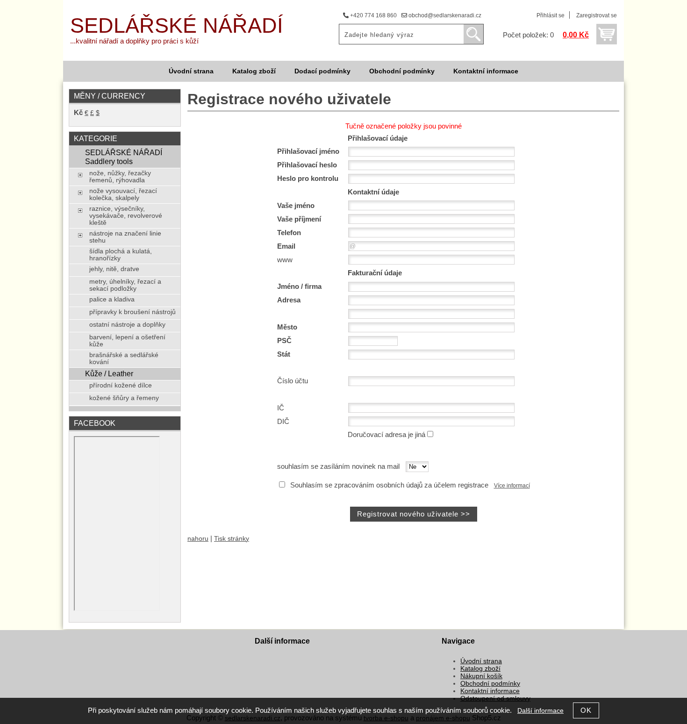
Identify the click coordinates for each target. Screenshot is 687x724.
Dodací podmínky (322, 71)
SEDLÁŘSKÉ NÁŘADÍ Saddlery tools (123, 156)
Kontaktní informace (485, 71)
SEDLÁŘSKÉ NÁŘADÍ (176, 25)
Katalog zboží (254, 71)
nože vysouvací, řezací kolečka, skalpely (123, 194)
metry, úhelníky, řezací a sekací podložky (125, 285)
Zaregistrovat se (596, 15)
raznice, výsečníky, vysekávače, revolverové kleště (125, 215)
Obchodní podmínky (402, 71)
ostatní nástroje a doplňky (127, 324)
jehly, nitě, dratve (114, 268)
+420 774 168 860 (373, 15)
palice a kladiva (112, 299)
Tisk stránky (231, 538)
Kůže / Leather (109, 373)
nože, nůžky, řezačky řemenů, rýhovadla (120, 177)
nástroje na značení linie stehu (125, 237)
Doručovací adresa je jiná (386, 434)
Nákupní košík (481, 676)
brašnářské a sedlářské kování (123, 358)
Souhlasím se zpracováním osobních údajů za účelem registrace (389, 485)
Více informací (512, 485)
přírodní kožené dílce (120, 385)
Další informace (540, 710)
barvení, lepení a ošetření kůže (127, 341)
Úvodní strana (191, 71)
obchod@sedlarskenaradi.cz (444, 15)
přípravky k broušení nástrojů (132, 311)
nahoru (197, 538)
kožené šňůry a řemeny (124, 397)
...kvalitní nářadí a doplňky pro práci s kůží (134, 41)
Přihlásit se (551, 15)
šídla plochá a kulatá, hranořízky (120, 255)
